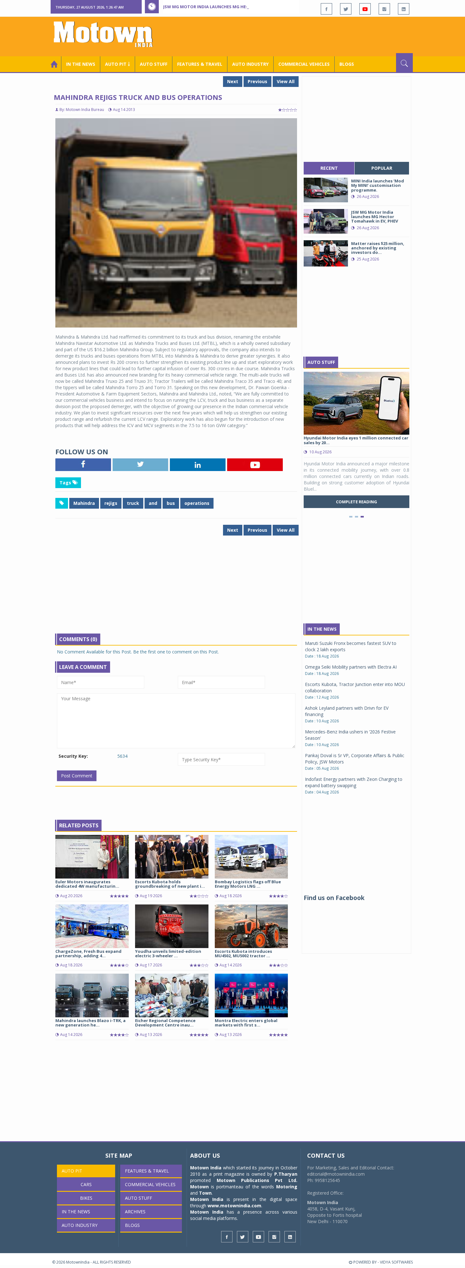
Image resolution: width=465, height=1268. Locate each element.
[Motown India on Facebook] (326, 9)
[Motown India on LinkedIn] (403, 9)
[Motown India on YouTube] (365, 9)
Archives (135, 1212)
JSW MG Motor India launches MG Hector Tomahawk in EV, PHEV (235, 6)
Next (232, 81)
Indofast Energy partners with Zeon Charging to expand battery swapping (353, 782)
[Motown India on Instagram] (384, 9)
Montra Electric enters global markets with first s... (246, 1023)
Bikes (86, 1198)
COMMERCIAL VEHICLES (304, 64)
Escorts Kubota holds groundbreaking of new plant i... (170, 884)
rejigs (110, 503)
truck (133, 503)
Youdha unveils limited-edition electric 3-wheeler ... (168, 953)
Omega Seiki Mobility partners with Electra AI (351, 667)
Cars (86, 1184)
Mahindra (84, 503)
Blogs (346, 64)
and (153, 503)
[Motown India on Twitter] (345, 9)
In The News (322, 629)
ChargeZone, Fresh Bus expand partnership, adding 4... (88, 953)
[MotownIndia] (107, 34)
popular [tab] (381, 168)
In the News (80, 64)
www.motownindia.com (234, 1206)
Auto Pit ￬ (117, 64)
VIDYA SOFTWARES (396, 1262)
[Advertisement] (298, 35)
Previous (257, 81)
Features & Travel (199, 64)
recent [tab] (329, 168)
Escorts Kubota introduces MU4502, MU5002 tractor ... (243, 953)
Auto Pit (72, 1171)
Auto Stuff (153, 64)
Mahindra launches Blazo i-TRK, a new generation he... (90, 1023)
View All (285, 81)
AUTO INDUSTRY (250, 64)
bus (171, 503)
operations (196, 503)
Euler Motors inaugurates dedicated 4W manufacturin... (87, 884)
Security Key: (73, 756)
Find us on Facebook (334, 898)
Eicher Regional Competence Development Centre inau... (165, 1023)
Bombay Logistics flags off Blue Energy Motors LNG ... (248, 884)
